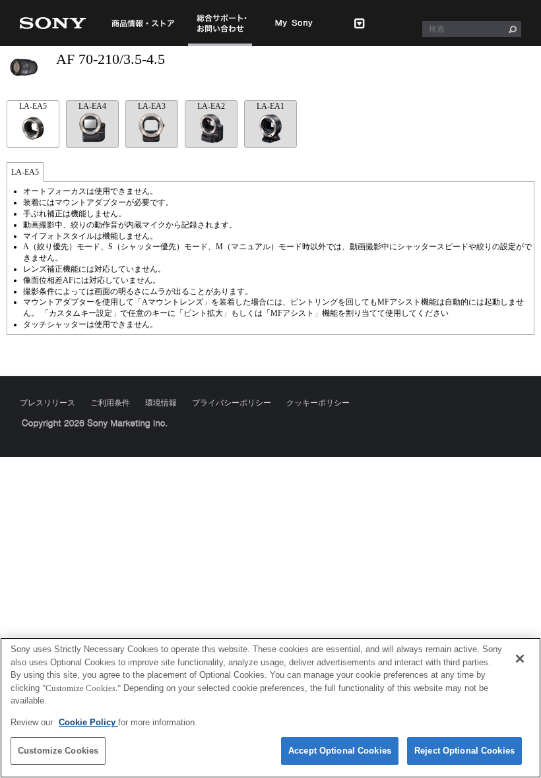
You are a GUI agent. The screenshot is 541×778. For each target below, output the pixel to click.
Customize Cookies (58, 751)
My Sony (294, 23)
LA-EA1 (270, 106)
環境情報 (161, 402)
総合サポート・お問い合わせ (220, 45)
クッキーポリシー (318, 402)
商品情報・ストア (143, 23)
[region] (270, 708)
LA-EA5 (33, 106)
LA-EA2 (211, 106)
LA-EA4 (92, 106)
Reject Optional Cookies (464, 751)
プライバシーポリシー (231, 402)
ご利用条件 (110, 402)
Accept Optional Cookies (339, 751)
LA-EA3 (152, 106)
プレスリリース (47, 402)
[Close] (519, 658)
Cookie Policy (88, 722)
